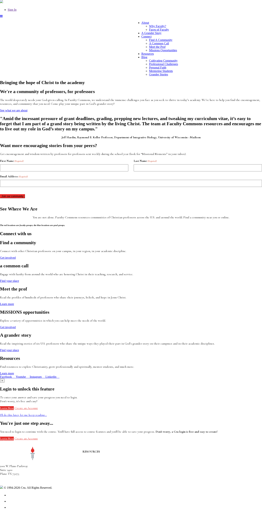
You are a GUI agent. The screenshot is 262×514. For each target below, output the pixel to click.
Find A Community (160, 40)
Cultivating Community (163, 60)
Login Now (7, 408)
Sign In (12, 9)
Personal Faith (157, 67)
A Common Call (159, 43)
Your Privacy (61, 487)
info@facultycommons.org (16, 481)
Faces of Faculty (159, 29)
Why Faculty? (157, 26)
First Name (12, 161)
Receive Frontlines (94, 463)
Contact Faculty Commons (99, 455)
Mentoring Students (161, 71)
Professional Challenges (163, 64)
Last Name (145, 161)
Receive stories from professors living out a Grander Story (118, 478)
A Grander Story (151, 33)
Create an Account (26, 408)
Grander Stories (158, 74)
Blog (144, 57)
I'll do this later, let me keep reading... (23, 415)
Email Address (14, 176)
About (145, 22)
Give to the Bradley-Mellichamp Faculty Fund (110, 474)
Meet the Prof (157, 46)
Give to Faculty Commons (98, 467)
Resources (147, 53)
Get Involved (90, 459)
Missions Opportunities (163, 50)
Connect (146, 36)
